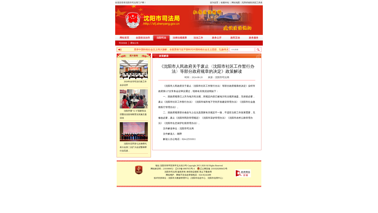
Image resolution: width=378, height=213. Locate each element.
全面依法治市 (143, 37)
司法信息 (123, 43)
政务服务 (253, 37)
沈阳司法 (161, 37)
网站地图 (236, 2)
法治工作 (198, 37)
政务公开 (216, 37)
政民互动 (235, 37)
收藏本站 (225, 2)
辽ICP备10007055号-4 (185, 169)
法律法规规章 (180, 37)
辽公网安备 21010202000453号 (213, 169)
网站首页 (124, 37)
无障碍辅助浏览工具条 (252, 2)
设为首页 (214, 2)
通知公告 (134, 43)
